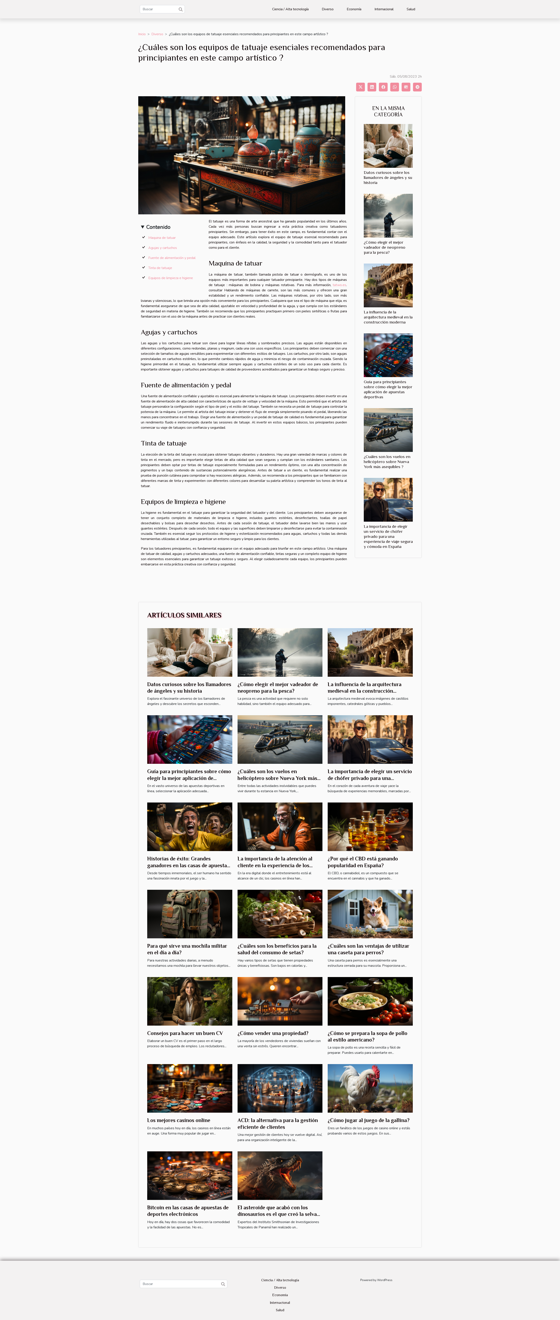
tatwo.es (339, 285)
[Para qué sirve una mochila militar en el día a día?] (189, 913)
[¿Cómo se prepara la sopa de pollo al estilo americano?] (370, 1001)
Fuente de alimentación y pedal (172, 257)
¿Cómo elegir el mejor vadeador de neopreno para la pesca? (384, 247)
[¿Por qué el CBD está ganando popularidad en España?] (370, 826)
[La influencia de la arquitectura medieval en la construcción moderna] (388, 285)
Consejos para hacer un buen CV (185, 1033)
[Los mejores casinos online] (189, 1088)
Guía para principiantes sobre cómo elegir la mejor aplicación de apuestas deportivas (189, 778)
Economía (354, 9)
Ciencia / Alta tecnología (290, 9)
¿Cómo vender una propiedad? (273, 1033)
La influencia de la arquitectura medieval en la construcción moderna (388, 317)
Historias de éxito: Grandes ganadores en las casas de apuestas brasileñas (188, 865)
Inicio (142, 34)
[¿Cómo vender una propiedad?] (280, 1001)
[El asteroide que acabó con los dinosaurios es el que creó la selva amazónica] (280, 1175)
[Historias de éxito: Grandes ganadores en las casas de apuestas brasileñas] (189, 826)
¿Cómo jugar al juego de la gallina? (369, 1120)
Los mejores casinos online (178, 1120)
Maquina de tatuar (162, 237)
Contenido (158, 227)
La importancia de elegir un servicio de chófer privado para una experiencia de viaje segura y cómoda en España (388, 536)
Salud (411, 9)
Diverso (328, 9)
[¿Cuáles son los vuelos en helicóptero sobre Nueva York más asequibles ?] (388, 429)
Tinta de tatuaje (160, 268)
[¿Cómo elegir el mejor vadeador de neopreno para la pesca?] (388, 215)
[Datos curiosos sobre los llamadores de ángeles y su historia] (388, 145)
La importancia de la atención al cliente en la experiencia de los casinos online (275, 865)
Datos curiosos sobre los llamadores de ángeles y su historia (388, 177)
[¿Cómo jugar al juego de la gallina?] (370, 1088)
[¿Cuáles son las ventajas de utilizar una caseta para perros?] (370, 913)
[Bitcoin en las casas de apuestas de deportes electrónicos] (189, 1175)
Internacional (384, 9)
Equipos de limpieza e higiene (170, 278)
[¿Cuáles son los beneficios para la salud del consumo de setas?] (280, 913)
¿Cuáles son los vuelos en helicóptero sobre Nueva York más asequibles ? (387, 461)
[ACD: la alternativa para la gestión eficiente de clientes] (280, 1088)
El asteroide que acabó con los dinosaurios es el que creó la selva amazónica (277, 1214)
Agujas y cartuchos (162, 247)
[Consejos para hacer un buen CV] (189, 1001)
